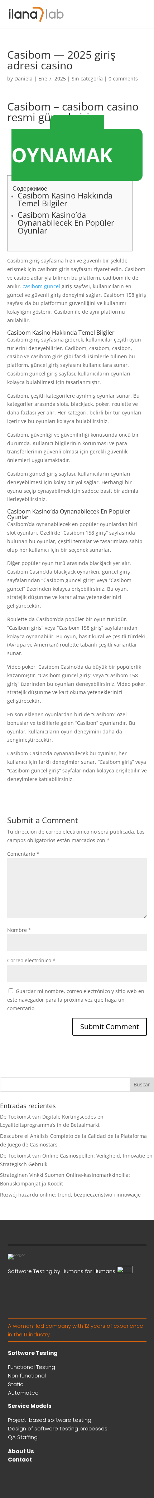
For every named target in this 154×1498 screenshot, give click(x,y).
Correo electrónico (31, 960)
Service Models (30, 1406)
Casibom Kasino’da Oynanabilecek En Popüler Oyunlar (66, 222)
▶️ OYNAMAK (61, 148)
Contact (20, 1459)
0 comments (123, 78)
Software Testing (33, 1353)
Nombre (19, 930)
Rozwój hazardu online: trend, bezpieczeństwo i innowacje (70, 1194)
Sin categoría (87, 78)
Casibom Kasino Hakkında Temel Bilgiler (65, 199)
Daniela (23, 78)
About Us (21, 1451)
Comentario (23, 853)
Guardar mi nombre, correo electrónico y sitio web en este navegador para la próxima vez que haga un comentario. (75, 1000)
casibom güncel (41, 286)
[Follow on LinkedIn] (140, 1236)
